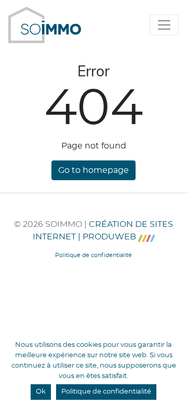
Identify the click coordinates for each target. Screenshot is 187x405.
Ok (41, 391)
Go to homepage (93, 170)
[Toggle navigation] (164, 25)
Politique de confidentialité (106, 391)
